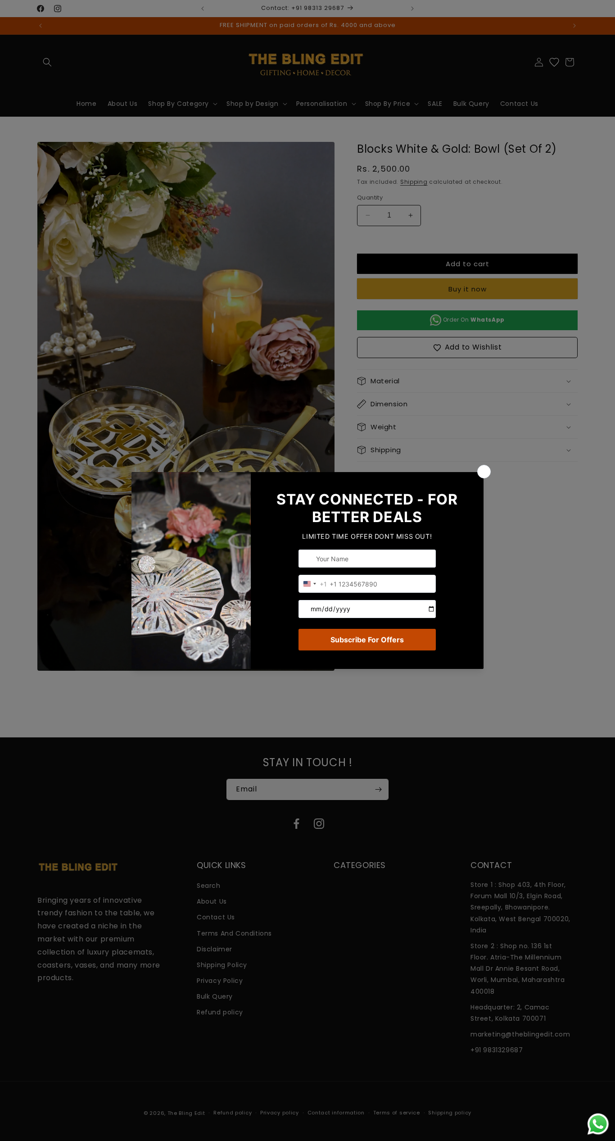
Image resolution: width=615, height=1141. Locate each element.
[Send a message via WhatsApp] (598, 1124)
